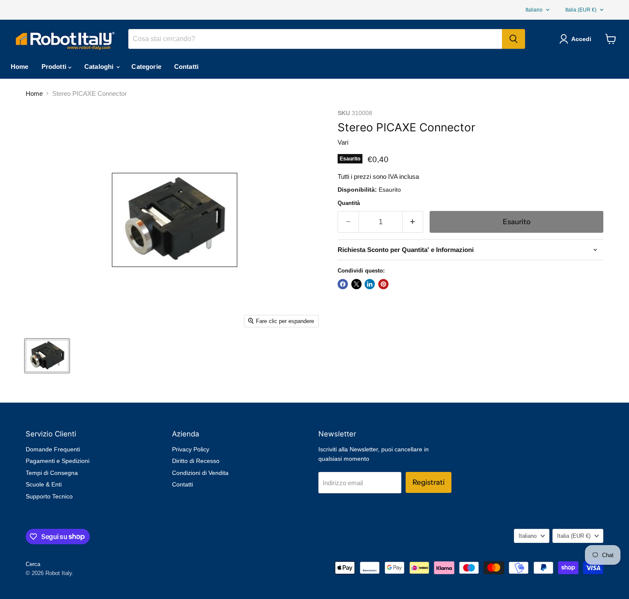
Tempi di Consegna (52, 472)
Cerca (33, 564)
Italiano (534, 10)
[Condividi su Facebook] (343, 284)
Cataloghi (100, 66)
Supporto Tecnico (49, 496)
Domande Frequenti (53, 449)
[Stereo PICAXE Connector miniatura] (47, 356)
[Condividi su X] (356, 284)
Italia (580, 10)
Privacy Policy (190, 449)
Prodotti (55, 66)
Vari (343, 142)
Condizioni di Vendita (200, 472)
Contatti (186, 66)
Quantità (349, 203)
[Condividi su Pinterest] (383, 284)
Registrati (428, 482)
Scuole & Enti (44, 484)
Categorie (146, 66)
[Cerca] (513, 39)
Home (20, 66)
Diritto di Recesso (196, 460)
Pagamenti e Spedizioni (57, 460)
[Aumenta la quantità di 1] (413, 222)
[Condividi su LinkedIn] (370, 284)
